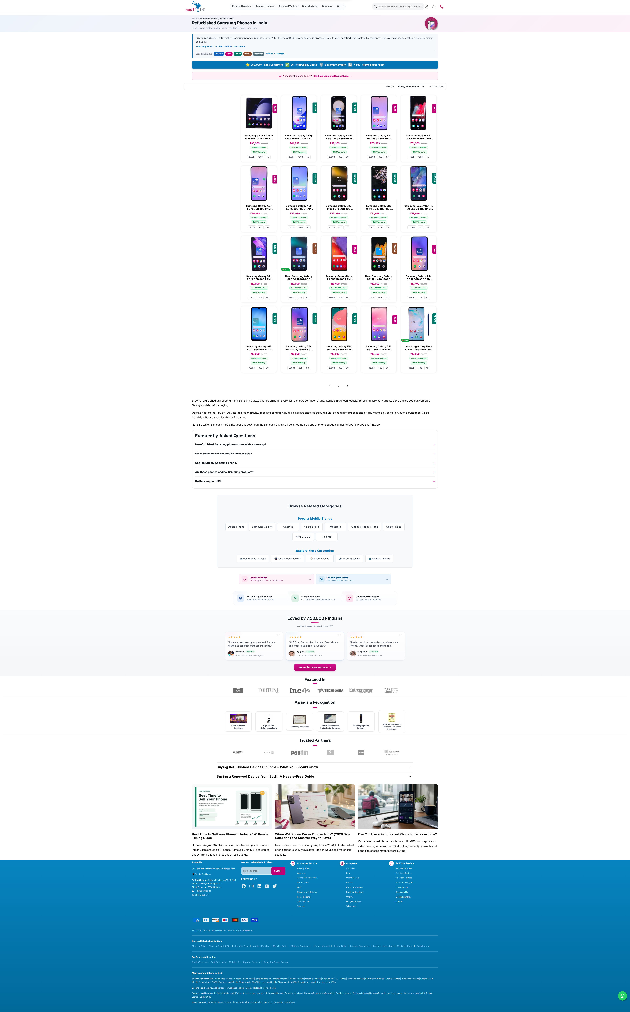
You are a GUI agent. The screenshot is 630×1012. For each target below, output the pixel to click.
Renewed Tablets (288, 6)
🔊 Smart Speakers (349, 558)
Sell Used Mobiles (404, 868)
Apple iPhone (236, 526)
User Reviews (352, 878)
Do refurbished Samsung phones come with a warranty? (230, 444)
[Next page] (347, 386)
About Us (350, 868)
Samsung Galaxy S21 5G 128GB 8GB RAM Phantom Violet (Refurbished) (258, 278)
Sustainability (402, 892)
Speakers (211, 1002)
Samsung (259, 978)
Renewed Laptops (265, 6)
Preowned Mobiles (410, 978)
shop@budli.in (201, 895)
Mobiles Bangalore (300, 946)
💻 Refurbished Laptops (253, 558)
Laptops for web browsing (382, 993)
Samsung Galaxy (262, 526)
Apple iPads (218, 988)
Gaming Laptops (343, 993)
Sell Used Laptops (404, 878)
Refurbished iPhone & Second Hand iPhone (234, 978)
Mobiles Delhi (280, 946)
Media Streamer (225, 1002)
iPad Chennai (423, 946)
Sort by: (390, 86)
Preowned (258, 54)
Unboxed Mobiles (355, 978)
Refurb (238, 54)
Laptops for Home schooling (409, 993)
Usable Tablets (253, 988)
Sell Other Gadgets (404, 882)
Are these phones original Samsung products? (224, 472)
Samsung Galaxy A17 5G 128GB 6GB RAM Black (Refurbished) (258, 348)
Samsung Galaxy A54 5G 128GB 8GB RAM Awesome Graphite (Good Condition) (419, 278)
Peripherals (265, 1002)
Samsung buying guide (278, 424)
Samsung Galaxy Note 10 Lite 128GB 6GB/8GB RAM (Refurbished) (419, 348)
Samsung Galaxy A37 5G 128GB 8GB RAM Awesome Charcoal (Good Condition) (259, 207)
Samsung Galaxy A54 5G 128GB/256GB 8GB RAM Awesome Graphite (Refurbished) (299, 348)
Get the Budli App (203, 874)
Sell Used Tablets (403, 873)
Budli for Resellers (354, 892)
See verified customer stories (313, 667)
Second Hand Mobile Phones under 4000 (277, 982)
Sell (339, 6)
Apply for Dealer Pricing (276, 962)
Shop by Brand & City (220, 946)
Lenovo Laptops (255, 993)
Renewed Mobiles (241, 6)
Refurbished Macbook (224, 993)
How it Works (402, 887)
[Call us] (442, 6)
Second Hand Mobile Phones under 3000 (317, 982)
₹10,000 (359, 424)
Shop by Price (241, 946)
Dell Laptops (241, 993)
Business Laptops (361, 993)
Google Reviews (353, 901)
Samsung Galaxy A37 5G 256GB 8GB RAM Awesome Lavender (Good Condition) (379, 137)
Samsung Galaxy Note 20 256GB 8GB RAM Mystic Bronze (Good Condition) (339, 278)
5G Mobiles (341, 978)
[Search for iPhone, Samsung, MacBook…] (375, 6)
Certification (303, 882)
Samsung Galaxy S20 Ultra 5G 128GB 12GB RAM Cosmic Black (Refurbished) (379, 207)
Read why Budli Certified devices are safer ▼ (221, 46)
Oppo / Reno (393, 526)
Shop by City (303, 901)
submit (278, 871)
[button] (242, 6)
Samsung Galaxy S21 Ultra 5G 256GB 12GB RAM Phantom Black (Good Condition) (418, 137)
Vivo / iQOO (303, 536)
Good (229, 54)
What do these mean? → (276, 54)
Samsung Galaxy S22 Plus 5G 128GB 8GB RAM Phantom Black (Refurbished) (339, 207)
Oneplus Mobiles (313, 978)
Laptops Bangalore (359, 946)
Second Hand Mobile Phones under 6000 (238, 982)
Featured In (315, 679)
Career (349, 882)
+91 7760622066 (203, 891)
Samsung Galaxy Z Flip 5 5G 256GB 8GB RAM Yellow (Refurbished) (339, 137)
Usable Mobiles (393, 978)
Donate (399, 901)
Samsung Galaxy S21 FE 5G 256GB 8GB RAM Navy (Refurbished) (418, 207)
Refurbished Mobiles (374, 978)
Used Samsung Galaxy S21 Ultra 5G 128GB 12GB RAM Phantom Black (378, 278)
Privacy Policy (304, 868)
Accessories (253, 1002)
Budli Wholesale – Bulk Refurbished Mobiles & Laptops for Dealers (226, 962)
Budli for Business (354, 887)
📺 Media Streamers (379, 558)
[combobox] (398, 6)
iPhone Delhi (340, 946)
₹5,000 (349, 424)
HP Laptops (270, 993)
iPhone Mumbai (322, 946)
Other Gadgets (309, 6)
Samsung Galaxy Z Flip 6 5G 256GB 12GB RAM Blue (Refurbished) (299, 137)
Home (194, 18)
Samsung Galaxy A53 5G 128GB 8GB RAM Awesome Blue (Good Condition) (379, 348)
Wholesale (351, 906)
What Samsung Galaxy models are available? (223, 453)
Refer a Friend (303, 897)
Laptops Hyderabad (383, 946)
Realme (326, 536)
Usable (247, 54)
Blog (348, 873)
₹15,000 (375, 424)
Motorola (335, 526)
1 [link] (329, 386)
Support (300, 906)
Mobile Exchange (403, 897)
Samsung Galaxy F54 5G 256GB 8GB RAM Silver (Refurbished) (339, 348)
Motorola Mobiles (280, 978)
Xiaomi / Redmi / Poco (364, 526)
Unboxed (219, 54)
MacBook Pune (404, 946)
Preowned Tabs (268, 988)
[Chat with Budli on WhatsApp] (622, 996)
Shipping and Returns (307, 892)
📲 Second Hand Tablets (287, 558)
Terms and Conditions (307, 878)
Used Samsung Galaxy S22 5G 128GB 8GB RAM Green (298, 278)
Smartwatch (240, 1002)
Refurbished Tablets (235, 988)
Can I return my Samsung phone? (216, 462)
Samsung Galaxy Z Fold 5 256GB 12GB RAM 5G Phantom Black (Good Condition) (259, 137)
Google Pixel (312, 526)
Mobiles (268, 978)
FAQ (299, 887)
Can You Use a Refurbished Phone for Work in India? (397, 834)
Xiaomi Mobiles (297, 978)
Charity (349, 897)
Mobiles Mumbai (260, 946)
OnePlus (288, 526)
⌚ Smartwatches (319, 558)
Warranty (301, 873)
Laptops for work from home (290, 993)
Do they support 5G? (208, 481)
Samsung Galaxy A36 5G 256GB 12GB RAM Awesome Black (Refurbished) (299, 207)
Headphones (278, 1002)
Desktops (290, 1002)
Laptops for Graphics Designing (319, 993)
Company (327, 6)
